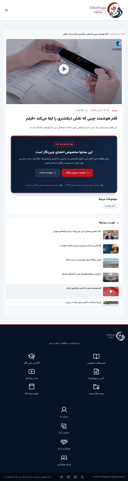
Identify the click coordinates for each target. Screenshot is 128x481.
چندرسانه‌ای (114, 34)
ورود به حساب (45, 172)
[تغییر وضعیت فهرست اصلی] (6, 10)
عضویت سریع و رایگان (76, 172)
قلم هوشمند (110, 206)
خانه (123, 34)
